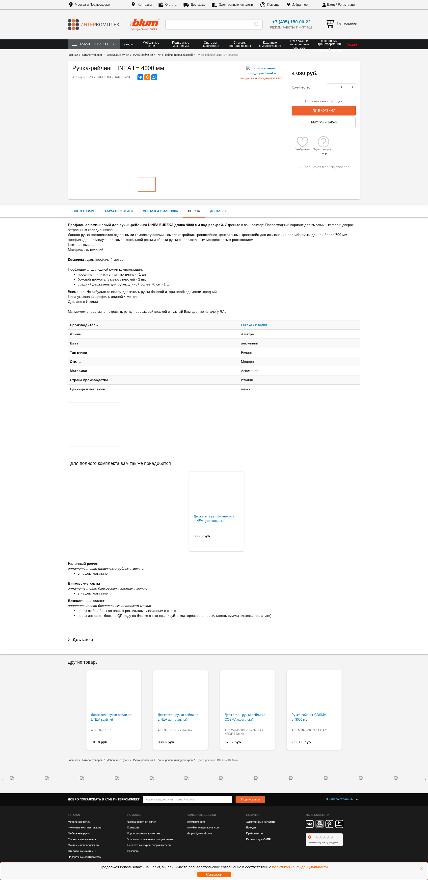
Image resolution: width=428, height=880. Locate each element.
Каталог (74, 814)
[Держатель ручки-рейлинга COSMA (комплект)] (247, 691)
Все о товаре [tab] (84, 211)
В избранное (302, 149)
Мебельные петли (151, 44)
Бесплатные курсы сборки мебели (149, 845)
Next (424, 778)
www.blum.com (196, 821)
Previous (3, 778)
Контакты (145, 4)
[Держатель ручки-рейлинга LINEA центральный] (216, 493)
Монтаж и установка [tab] (160, 211)
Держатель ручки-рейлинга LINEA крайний (111, 717)
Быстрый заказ (324, 122)
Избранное (300, 4)
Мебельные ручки (79, 833)
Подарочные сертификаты (84, 856)
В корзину (326, 110)
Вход (331, 4)
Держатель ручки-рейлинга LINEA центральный (214, 518)
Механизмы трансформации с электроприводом (329, 46)
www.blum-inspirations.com (203, 827)
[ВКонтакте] (140, 77)
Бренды (128, 44)
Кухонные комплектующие (270, 44)
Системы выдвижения (210, 44)
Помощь (273, 4)
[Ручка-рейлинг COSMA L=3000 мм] (314, 691)
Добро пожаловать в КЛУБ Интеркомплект (103, 799)
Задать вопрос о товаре (323, 149)
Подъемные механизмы (180, 44)
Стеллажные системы (82, 851)
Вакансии (133, 851)
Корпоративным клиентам (143, 833)
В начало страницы (340, 799)
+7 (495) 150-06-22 (291, 21)
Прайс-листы (254, 833)
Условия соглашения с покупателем (150, 839)
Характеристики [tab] (119, 211)
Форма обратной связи (141, 821)
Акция (352, 44)
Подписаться (250, 799)
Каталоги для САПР (258, 839)
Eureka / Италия (254, 325)
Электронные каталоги (236, 4)
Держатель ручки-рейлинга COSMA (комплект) (245, 717)
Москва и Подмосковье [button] (92, 4)
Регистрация (347, 4)
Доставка (198, 4)
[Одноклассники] (147, 77)
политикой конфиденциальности (300, 867)
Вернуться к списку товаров (323, 166)
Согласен (214, 874)
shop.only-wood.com (199, 833)
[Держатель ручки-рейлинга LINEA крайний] (113, 691)
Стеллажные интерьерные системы (299, 44)
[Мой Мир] (154, 77)
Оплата (170, 4)
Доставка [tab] (218, 211)
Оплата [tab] (194, 211)
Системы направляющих (240, 44)
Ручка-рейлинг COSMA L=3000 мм (309, 717)
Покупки (253, 814)
